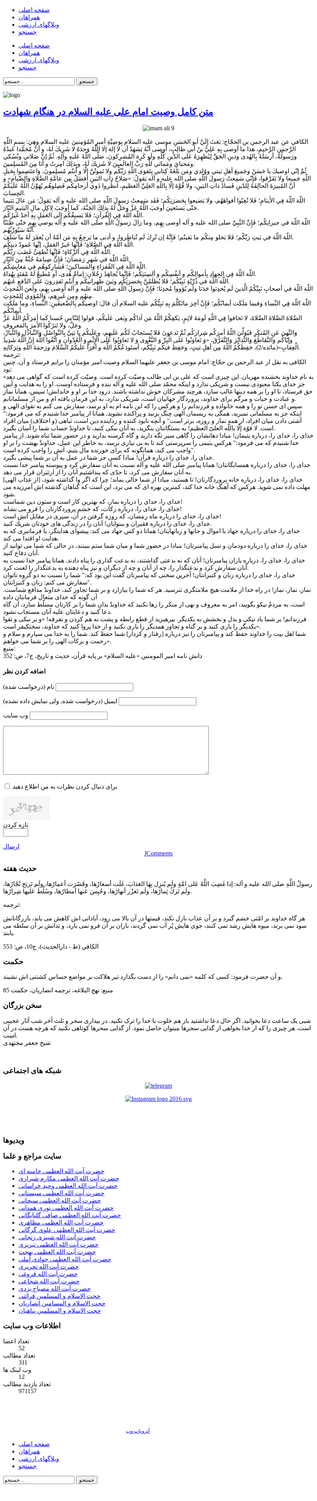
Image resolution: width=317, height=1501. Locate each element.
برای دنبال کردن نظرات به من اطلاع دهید (64, 786)
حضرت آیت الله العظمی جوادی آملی (65, 1259)
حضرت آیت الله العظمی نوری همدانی (66, 1208)
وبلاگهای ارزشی (39, 1458)
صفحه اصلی (34, 1444)
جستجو (86, 81)
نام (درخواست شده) (28, 686)
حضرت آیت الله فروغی (48, 1274)
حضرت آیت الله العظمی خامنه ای (61, 1171)
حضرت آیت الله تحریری (49, 1266)
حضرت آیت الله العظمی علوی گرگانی (67, 1230)
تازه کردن (15, 824)
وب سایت (15, 715)
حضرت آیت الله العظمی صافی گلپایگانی (70, 1215)
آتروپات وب (138, 1431)
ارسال (11, 846)
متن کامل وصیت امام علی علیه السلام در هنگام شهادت (108, 112)
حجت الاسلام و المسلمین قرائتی (60, 1296)
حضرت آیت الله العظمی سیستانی (61, 1193)
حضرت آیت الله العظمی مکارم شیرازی (69, 1178)
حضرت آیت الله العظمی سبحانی (60, 1200)
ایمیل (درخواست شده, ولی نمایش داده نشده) (60, 701)
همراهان (29, 1451)
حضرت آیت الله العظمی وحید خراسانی (68, 1185)
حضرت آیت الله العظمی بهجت (57, 1252)
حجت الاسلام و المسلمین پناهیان (60, 1310)
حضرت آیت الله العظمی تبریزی (59, 1244)
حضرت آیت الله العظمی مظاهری (61, 1222)
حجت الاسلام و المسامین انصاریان (62, 1303)
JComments (158, 853)
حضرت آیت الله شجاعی (49, 1281)
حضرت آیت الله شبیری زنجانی (57, 1237)
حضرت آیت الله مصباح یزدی (55, 1288)
